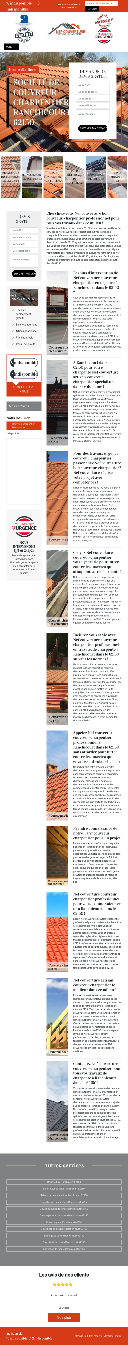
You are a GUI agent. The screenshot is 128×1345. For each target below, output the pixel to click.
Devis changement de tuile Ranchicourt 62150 (64, 1202)
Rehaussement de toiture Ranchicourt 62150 (64, 1195)
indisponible (20, 3)
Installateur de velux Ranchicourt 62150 (64, 1188)
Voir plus (64, 1318)
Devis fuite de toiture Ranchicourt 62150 (64, 1242)
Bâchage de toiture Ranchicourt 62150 (64, 1235)
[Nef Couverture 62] (65, 29)
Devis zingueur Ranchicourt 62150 (64, 1222)
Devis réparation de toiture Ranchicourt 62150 (64, 1215)
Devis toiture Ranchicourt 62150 (64, 1182)
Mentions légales (113, 1336)
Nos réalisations (22, 70)
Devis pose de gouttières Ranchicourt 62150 (64, 1229)
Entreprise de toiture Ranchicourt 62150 (64, 1249)
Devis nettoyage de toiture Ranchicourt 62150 (64, 1209)
